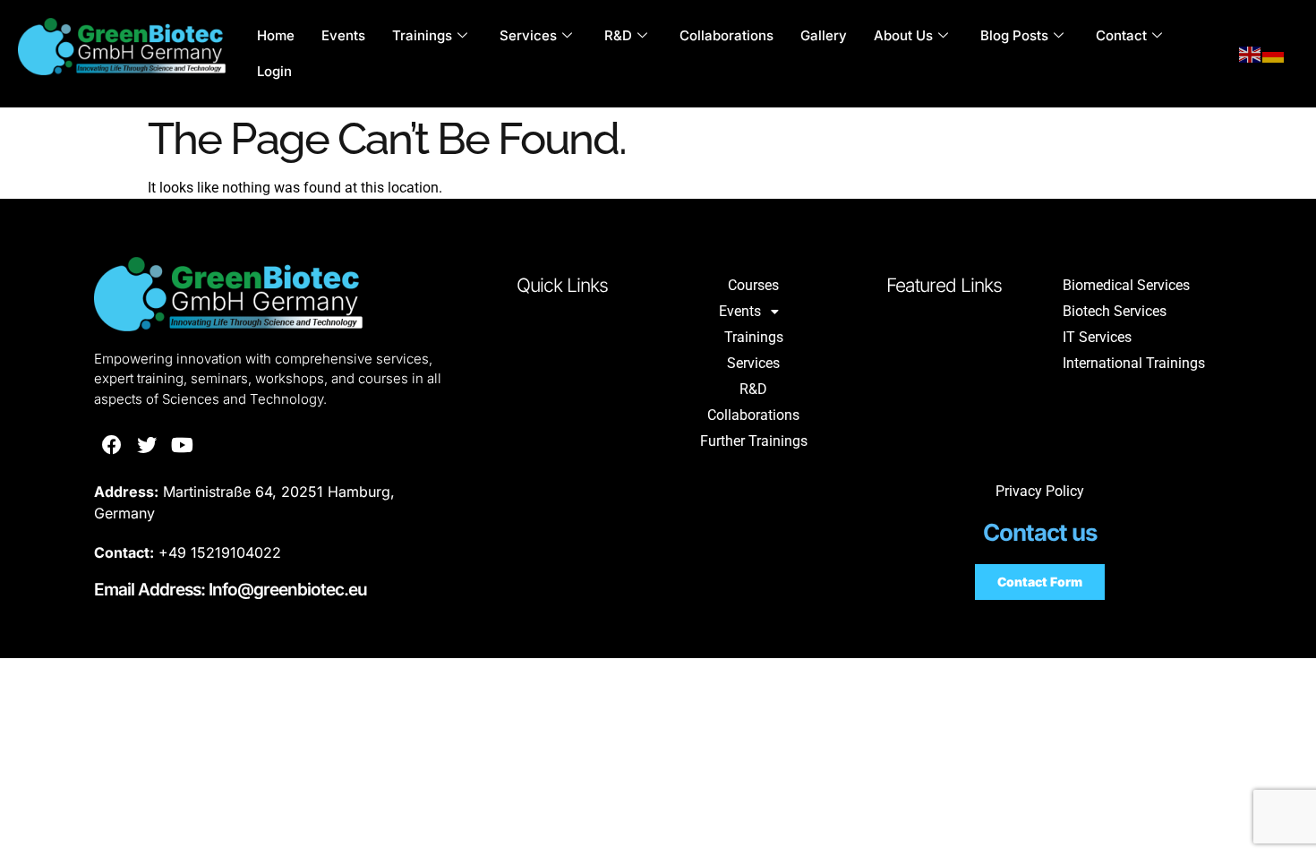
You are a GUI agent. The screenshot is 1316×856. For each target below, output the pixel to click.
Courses (753, 285)
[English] (1250, 53)
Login (274, 71)
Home (276, 35)
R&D (618, 35)
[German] (1274, 53)
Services (528, 35)
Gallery (823, 35)
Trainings (422, 35)
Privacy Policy (1040, 491)
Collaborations (726, 35)
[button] (753, 311)
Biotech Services (1114, 311)
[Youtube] (183, 445)
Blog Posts (1014, 35)
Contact (1121, 35)
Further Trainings (754, 440)
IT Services (1097, 337)
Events (343, 35)
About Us (903, 35)
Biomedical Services (1126, 285)
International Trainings (1134, 363)
